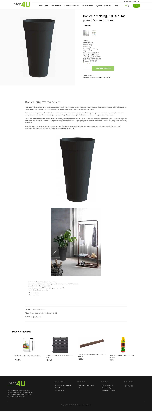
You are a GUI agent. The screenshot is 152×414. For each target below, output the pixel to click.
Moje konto (136, 5)
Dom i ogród (106, 77)
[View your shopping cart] (127, 5)
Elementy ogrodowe (96, 77)
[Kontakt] (131, 385)
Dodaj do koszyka (103, 68)
